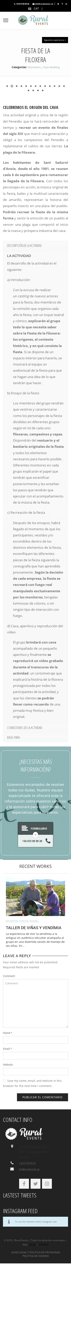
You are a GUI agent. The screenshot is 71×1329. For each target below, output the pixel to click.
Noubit (32, 1244)
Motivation (34, 67)
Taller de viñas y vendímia (33, 927)
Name (7, 1033)
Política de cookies (35, 1256)
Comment (9, 976)
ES (29, 8)
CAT (36, 8)
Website (8, 1064)
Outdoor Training (29, 921)
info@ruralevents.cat (43, 4)
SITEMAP (44, 1244)
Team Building (51, 67)
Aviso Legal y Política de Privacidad (35, 1252)
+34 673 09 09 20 (22, 4)
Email (7, 1049)
